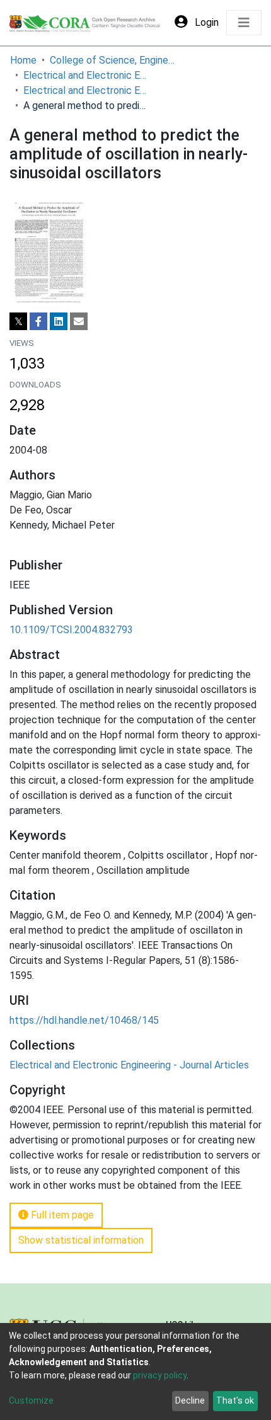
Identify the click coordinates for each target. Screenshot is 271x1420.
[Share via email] (79, 321)
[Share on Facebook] (38, 321)
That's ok (235, 1400)
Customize (31, 1400)
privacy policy (160, 1375)
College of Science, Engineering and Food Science (113, 60)
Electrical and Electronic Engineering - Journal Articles (86, 90)
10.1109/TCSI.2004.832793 (71, 630)
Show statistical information (81, 1240)
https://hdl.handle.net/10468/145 (84, 1020)
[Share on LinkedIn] (58, 321)
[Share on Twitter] (18, 321)
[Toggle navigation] (244, 22)
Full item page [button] (61, 1215)
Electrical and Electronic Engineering (86, 75)
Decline (190, 1400)
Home (23, 60)
